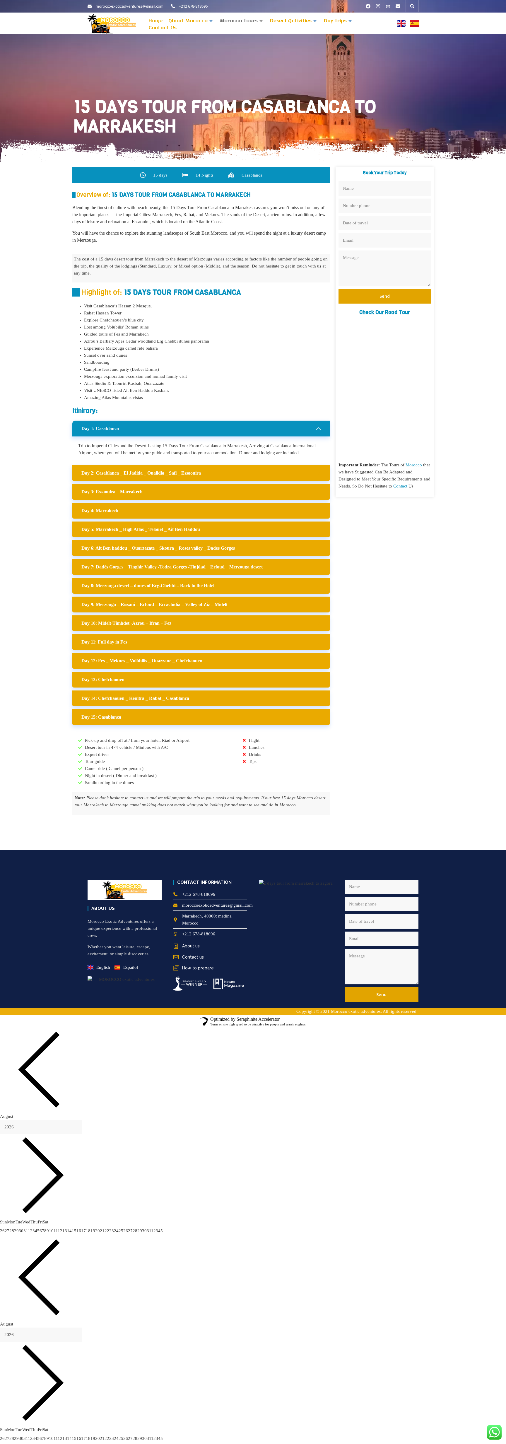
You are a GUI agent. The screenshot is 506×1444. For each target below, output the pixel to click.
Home (155, 21)
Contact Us (162, 28)
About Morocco (188, 21)
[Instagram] (378, 6)
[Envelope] (398, 6)
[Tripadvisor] (388, 6)
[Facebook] (368, 6)
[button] (412, 6)
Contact (400, 486)
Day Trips (335, 21)
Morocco (414, 465)
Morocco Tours (239, 21)
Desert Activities (291, 21)
